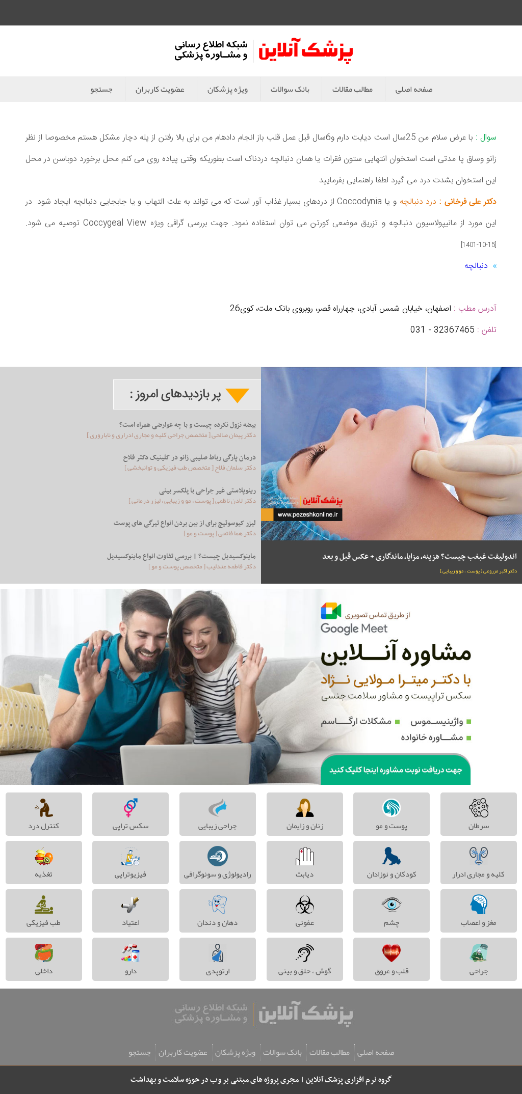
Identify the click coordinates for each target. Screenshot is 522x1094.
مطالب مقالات (352, 89)
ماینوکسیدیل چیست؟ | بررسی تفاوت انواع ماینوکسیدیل (181, 556)
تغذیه (44, 874)
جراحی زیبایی (217, 825)
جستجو (101, 89)
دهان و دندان (217, 922)
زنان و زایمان (304, 825)
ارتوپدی (217, 970)
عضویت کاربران (160, 89)
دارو (131, 970)
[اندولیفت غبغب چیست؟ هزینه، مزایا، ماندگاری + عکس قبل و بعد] (391, 453)
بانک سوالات (290, 89)
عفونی (305, 922)
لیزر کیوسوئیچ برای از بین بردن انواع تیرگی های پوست (185, 523)
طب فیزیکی (44, 922)
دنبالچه (476, 266)
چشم (391, 922)
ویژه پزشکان (227, 89)
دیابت (305, 874)
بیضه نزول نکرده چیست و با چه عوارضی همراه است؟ (187, 425)
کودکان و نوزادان (391, 874)
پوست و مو (391, 825)
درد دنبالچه (416, 202)
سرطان (478, 825)
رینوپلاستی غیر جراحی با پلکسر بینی (207, 491)
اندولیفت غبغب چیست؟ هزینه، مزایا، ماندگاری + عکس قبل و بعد (419, 556)
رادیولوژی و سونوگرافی (217, 874)
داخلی (44, 970)
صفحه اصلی (414, 89)
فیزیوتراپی (130, 874)
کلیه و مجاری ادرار (478, 874)
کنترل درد (43, 825)
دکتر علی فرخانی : (466, 202)
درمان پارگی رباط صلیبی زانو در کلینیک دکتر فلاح (189, 457)
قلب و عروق (392, 970)
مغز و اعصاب (479, 922)
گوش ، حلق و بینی (304, 970)
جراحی (478, 970)
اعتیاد (130, 922)
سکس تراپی (130, 825)
